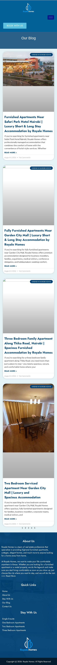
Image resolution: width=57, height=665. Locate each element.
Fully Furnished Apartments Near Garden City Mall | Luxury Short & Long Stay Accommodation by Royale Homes (28, 237)
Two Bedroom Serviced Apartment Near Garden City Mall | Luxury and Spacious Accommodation (25, 490)
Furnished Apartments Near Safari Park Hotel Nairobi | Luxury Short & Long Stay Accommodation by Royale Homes (28, 124)
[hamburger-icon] (51, 17)
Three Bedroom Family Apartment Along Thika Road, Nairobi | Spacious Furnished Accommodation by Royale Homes (28, 345)
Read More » (10, 152)
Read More (10, 575)
